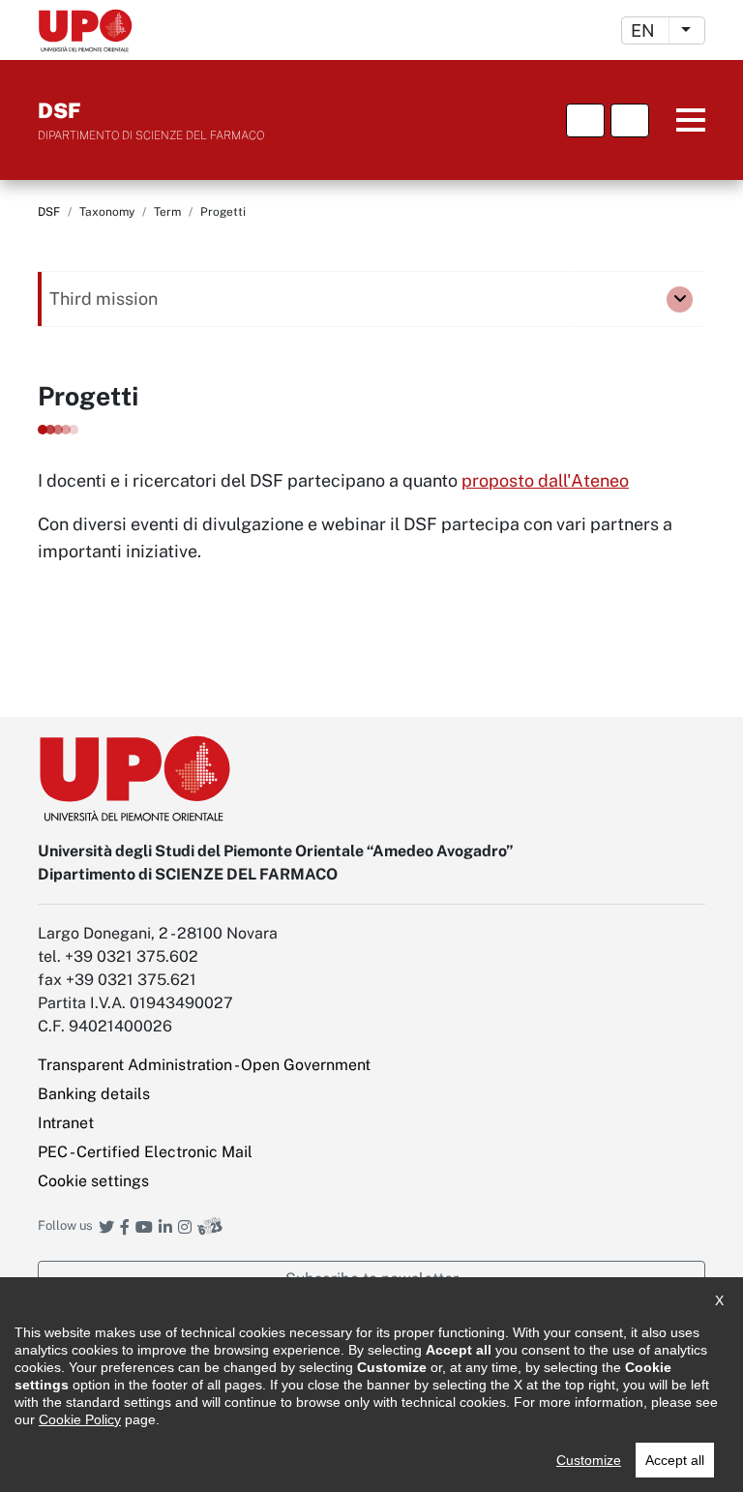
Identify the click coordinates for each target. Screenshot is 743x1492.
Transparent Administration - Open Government (204, 1065)
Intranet (66, 1123)
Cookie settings (93, 1181)
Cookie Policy (80, 1419)
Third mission (103, 298)
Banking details (94, 1094)
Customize (588, 1460)
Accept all (674, 1460)
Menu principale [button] (680, 120)
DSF (49, 212)
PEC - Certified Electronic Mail (145, 1152)
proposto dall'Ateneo (545, 480)
